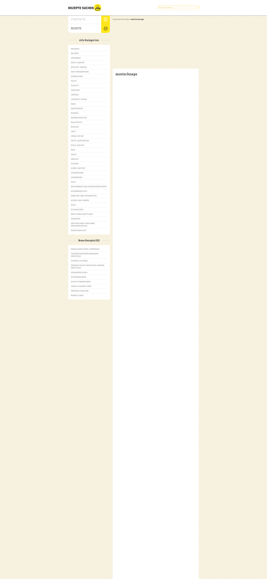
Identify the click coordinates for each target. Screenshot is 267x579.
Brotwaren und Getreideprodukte (89, 187)
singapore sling (79, 272)
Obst (73, 131)
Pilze (73, 205)
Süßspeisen (77, 173)
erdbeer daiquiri (80, 291)
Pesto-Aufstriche (80, 141)
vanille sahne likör (81, 286)
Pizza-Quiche (77, 145)
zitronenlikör (78, 277)
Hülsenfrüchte (79, 191)
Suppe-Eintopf (78, 168)
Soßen (74, 164)
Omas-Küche (77, 136)
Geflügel (75, 90)
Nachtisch (76, 122)
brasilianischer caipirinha (85, 249)
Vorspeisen (76, 177)
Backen (74, 53)
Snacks (74, 159)
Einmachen (77, 76)
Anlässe (75, 49)
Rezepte (76, 28)
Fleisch (75, 85)
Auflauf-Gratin (79, 67)
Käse (73, 104)
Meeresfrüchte (79, 118)
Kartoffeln (77, 108)
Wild (73, 182)
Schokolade (77, 209)
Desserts (75, 219)
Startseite (78, 19)
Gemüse (75, 95)
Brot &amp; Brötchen (82, 214)
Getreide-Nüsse (79, 99)
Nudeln (75, 127)
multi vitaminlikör (81, 282)
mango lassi (77, 295)
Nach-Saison (77, 63)
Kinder (74, 113)
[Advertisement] (136, 42)
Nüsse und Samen (80, 200)
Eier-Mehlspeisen (80, 72)
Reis (73, 150)
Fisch (73, 81)
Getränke (126, 19)
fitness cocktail (79, 261)
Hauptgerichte (78, 230)
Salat (73, 154)
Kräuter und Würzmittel (84, 196)
